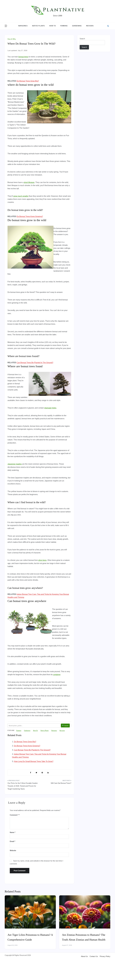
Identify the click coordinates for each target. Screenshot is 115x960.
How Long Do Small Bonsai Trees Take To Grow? (33, 761)
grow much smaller (20, 196)
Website (13, 850)
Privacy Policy (105, 956)
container (56, 674)
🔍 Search (65, 725)
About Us (84, 956)
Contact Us (94, 956)
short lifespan (29, 182)
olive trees (42, 560)
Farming (64, 26)
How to (52, 26)
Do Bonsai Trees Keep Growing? (30, 216)
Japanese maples (15, 464)
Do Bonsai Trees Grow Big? (28, 81)
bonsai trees (23, 57)
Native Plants (38, 26)
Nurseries (23, 26)
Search (82, 39)
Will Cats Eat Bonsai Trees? (61, 783)
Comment (14, 815)
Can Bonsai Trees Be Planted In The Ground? (35, 363)
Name (12, 832)
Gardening (77, 26)
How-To (35, 730)
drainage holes (50, 408)
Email (12, 841)
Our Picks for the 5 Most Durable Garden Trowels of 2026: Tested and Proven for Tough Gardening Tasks (23, 786)
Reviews (90, 26)
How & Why (12, 39)
